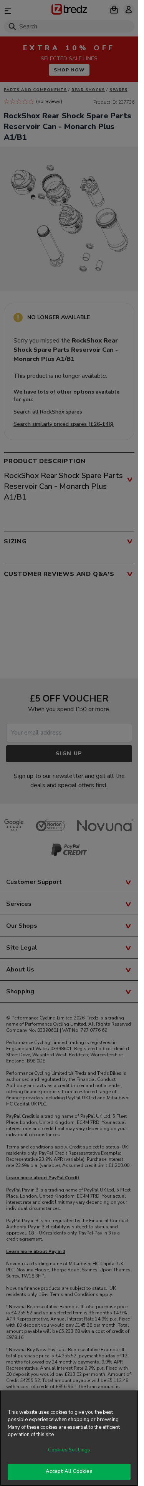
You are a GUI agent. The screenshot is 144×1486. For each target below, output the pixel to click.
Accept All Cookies (69, 1471)
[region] (69, 1438)
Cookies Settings (69, 1449)
